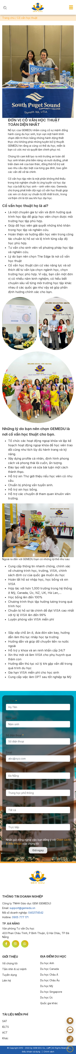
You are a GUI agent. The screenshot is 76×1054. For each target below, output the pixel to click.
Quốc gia (11, 803)
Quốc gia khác (49, 1003)
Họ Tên (11, 701)
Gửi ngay (38, 850)
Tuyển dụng (9, 974)
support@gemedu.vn (22, 908)
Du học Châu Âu (50, 980)
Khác (5, 1038)
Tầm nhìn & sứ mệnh (14, 969)
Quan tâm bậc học (17, 786)
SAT (4, 1021)
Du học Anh (47, 963)
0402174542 (35, 912)
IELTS (5, 1026)
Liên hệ (6, 980)
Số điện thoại (15, 735)
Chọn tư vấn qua (16, 821)
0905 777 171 (20, 917)
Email (9, 752)
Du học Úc (46, 997)
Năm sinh (11, 718)
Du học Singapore (51, 991)
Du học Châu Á (49, 974)
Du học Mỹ (46, 986)
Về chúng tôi (10, 963)
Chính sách (49, 1051)
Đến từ (10, 769)
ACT (5, 1032)
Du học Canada (49, 968)
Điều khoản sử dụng (31, 1051)
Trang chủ (8, 17)
